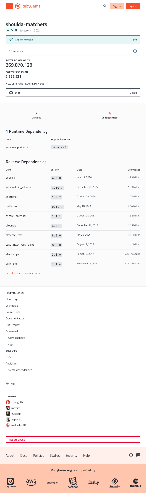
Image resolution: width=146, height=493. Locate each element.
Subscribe (11, 350)
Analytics (11, 363)
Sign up (133, 6)
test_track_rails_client (20, 244)
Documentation (15, 318)
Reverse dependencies (19, 370)
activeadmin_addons (18, 187)
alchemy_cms (14, 235)
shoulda (10, 177)
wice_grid (11, 264)
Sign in (117, 6)
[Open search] (105, 6)
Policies (38, 455)
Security (71, 455)
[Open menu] (9, 6)
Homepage (12, 299)
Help (86, 455)
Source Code (13, 312)
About (10, 455)
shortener (11, 196)
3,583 (133, 92)
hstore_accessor (16, 216)
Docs (23, 455)
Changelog (12, 305)
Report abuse (17, 439)
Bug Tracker (13, 325)
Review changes (15, 338)
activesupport (18, 147)
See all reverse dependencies (23, 273)
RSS (8, 357)
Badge (9, 344)
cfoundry (11, 225)
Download (12, 331)
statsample (13, 254)
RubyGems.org (61, 470)
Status (55, 455)
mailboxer (11, 206)
